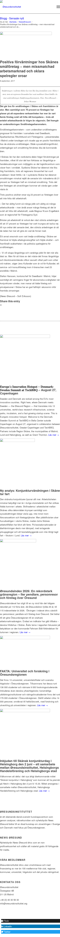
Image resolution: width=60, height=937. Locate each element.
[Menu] (58, 7)
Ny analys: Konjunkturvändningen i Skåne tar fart (30, 492)
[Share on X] (4, 305)
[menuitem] (51, 6)
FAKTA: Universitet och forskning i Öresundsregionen (24, 673)
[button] (5, 920)
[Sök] (51, 6)
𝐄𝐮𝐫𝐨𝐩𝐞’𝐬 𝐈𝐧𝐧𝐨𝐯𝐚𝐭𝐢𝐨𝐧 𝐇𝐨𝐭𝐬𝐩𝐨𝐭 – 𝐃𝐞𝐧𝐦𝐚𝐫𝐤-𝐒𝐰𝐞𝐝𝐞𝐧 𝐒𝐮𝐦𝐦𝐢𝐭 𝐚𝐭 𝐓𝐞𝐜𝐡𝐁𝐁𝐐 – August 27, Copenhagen (28, 389)
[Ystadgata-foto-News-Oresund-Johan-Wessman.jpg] (26, 45)
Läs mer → (26, 535)
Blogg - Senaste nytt (12, 18)
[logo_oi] (24, 6)
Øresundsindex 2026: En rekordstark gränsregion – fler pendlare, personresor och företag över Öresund (29, 594)
